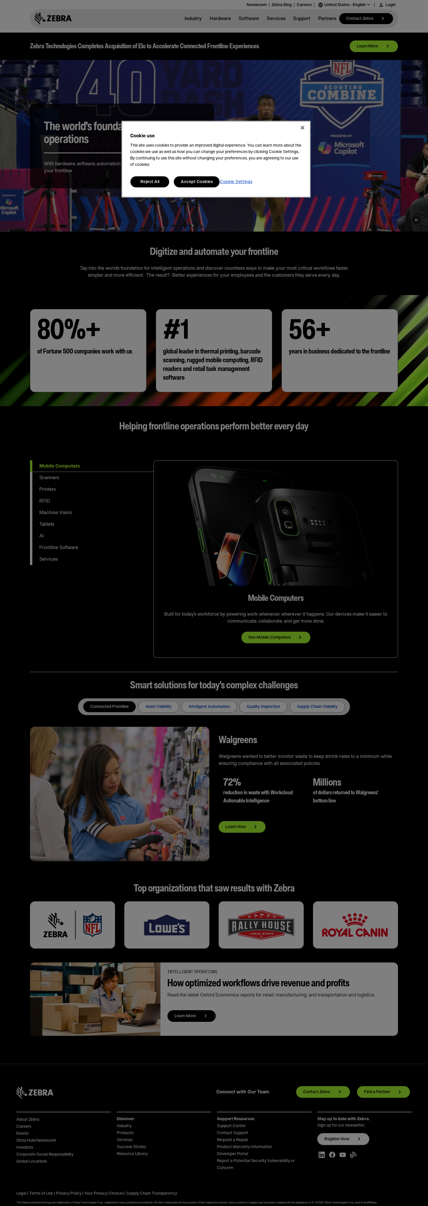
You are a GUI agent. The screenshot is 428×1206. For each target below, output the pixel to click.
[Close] (302, 127)
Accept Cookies (197, 182)
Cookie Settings (236, 182)
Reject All (150, 182)
